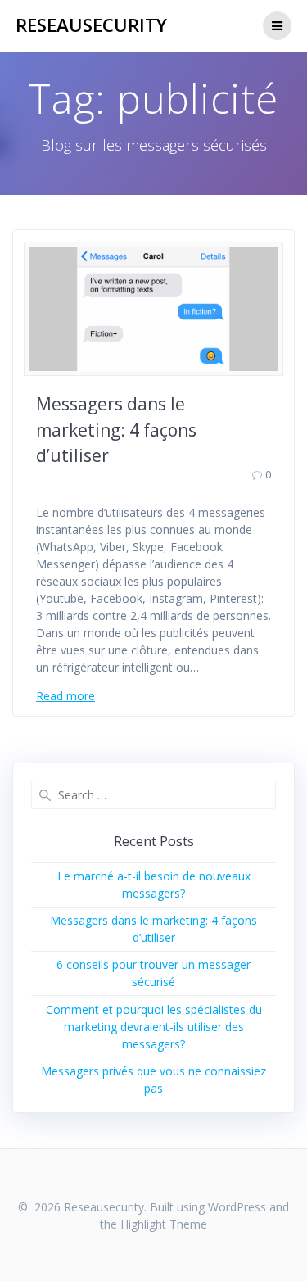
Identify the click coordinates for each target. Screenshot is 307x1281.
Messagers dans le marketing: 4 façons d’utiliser (116, 429)
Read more (65, 696)
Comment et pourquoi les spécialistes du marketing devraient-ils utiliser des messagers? (154, 1027)
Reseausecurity (91, 25)
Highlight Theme (163, 1224)
